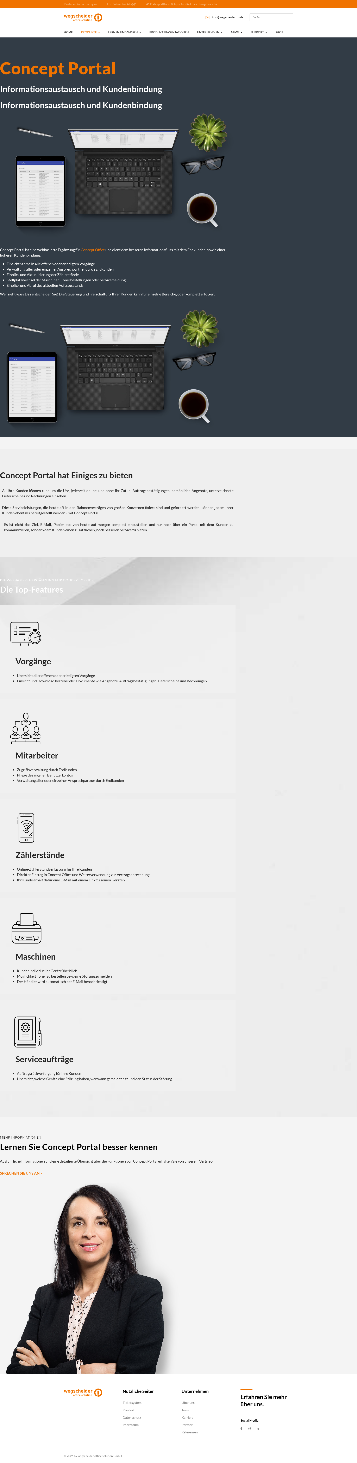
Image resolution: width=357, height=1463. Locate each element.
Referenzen (190, 1432)
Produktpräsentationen (169, 32)
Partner (187, 1425)
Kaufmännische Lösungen (80, 4)
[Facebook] (241, 1428)
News (235, 32)
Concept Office (93, 249)
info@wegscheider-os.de (227, 17)
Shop (279, 32)
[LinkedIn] (257, 1428)
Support (257, 32)
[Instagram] (249, 1428)
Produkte (89, 32)
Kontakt (128, 1410)
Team (185, 1410)
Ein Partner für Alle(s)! (121, 4)
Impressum (131, 1425)
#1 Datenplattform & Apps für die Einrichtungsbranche (181, 4)
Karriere (187, 1417)
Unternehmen (208, 32)
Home (68, 32)
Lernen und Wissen (123, 32)
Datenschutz (132, 1417)
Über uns (188, 1402)
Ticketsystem (132, 1402)
